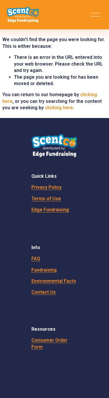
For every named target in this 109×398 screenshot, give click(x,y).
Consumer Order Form (49, 343)
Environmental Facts (53, 281)
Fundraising (44, 270)
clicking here (59, 107)
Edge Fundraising (50, 209)
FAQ (35, 258)
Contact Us (43, 292)
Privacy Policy (46, 187)
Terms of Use (46, 198)
